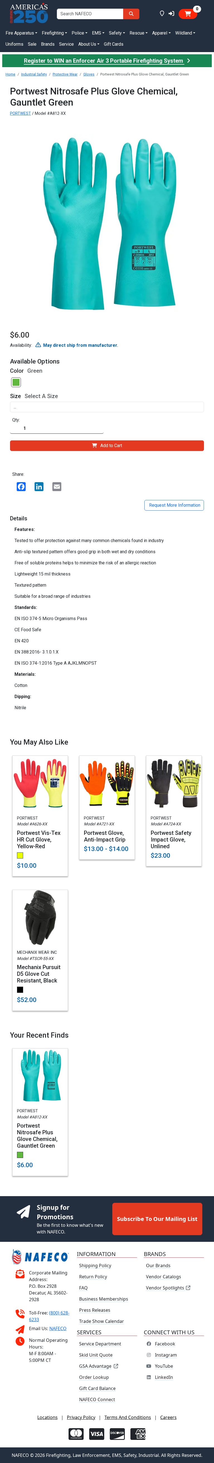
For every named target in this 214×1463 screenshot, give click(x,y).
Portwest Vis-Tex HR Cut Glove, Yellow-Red (38, 840)
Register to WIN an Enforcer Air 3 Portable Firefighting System (104, 60)
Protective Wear (65, 74)
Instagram (166, 1355)
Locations (47, 1417)
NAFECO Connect (97, 1399)
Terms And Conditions (127, 1417)
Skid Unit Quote (96, 1355)
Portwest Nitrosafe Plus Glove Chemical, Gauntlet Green (37, 1135)
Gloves (88, 74)
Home (10, 74)
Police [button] (78, 33)
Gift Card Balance (97, 1388)
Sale (32, 44)
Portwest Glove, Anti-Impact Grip (104, 836)
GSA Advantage (95, 1366)
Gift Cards (113, 44)
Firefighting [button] (53, 33)
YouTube (164, 1366)
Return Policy (93, 1277)
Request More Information (174, 505)
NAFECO (58, 1328)
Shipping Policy (95, 1265)
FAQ (83, 1288)
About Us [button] (87, 44)
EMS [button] (96, 33)
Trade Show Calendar (101, 1321)
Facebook (165, 1344)
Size (15, 396)
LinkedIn (164, 1377)
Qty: (16, 420)
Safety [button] (115, 33)
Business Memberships (103, 1299)
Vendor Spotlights (165, 1288)
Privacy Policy (81, 1417)
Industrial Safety (34, 74)
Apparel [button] (159, 33)
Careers (168, 1417)
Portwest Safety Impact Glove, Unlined (171, 840)
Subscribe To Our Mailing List (157, 1219)
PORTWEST (20, 113)
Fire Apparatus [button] (20, 33)
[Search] (131, 14)
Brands (48, 44)
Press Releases (94, 1310)
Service (66, 44)
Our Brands (158, 1265)
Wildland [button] (183, 33)
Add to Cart (111, 445)
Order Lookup (94, 1377)
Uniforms (14, 44)
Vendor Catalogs (163, 1277)
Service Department (100, 1344)
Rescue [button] (137, 33)
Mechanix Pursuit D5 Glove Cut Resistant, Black (38, 974)
